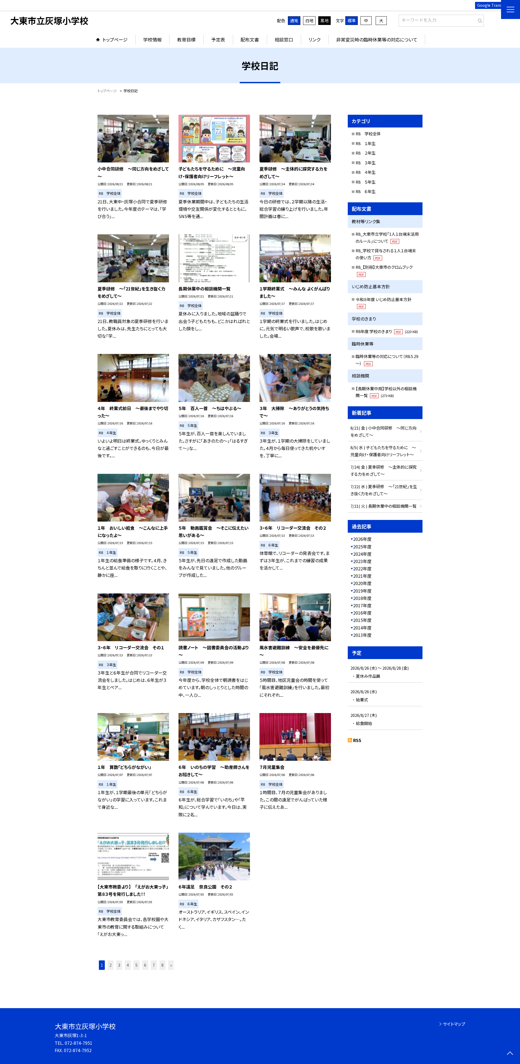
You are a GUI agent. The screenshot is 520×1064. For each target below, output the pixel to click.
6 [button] (145, 965)
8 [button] (162, 965)
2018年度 (362, 598)
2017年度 (362, 605)
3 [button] (119, 965)
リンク (314, 39)
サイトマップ (454, 1024)
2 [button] (110, 965)
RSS (357, 740)
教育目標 (186, 39)
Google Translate (493, 5)
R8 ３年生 (366, 162)
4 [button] (128, 965)
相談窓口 (284, 39)
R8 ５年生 (366, 182)
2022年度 (362, 568)
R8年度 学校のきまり (387, 331)
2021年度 (362, 576)
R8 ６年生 (366, 191)
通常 (294, 20)
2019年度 (362, 590)
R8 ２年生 (366, 153)
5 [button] (136, 965)
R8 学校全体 (368, 133)
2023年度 (362, 561)
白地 (309, 20)
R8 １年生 (366, 143)
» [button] (171, 965)
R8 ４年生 (366, 172)
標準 (351, 20)
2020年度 (362, 583)
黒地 (324, 20)
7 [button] (154, 965)
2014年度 (362, 627)
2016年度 (362, 612)
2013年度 (362, 635)
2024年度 (362, 554)
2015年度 (362, 620)
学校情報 (152, 39)
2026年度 (362, 539)
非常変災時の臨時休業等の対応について (376, 39)
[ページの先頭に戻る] (510, 1054)
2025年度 (362, 546)
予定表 (218, 39)
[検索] (479, 19)
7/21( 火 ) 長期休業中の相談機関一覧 (383, 506)
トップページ (115, 39)
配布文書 (249, 39)
